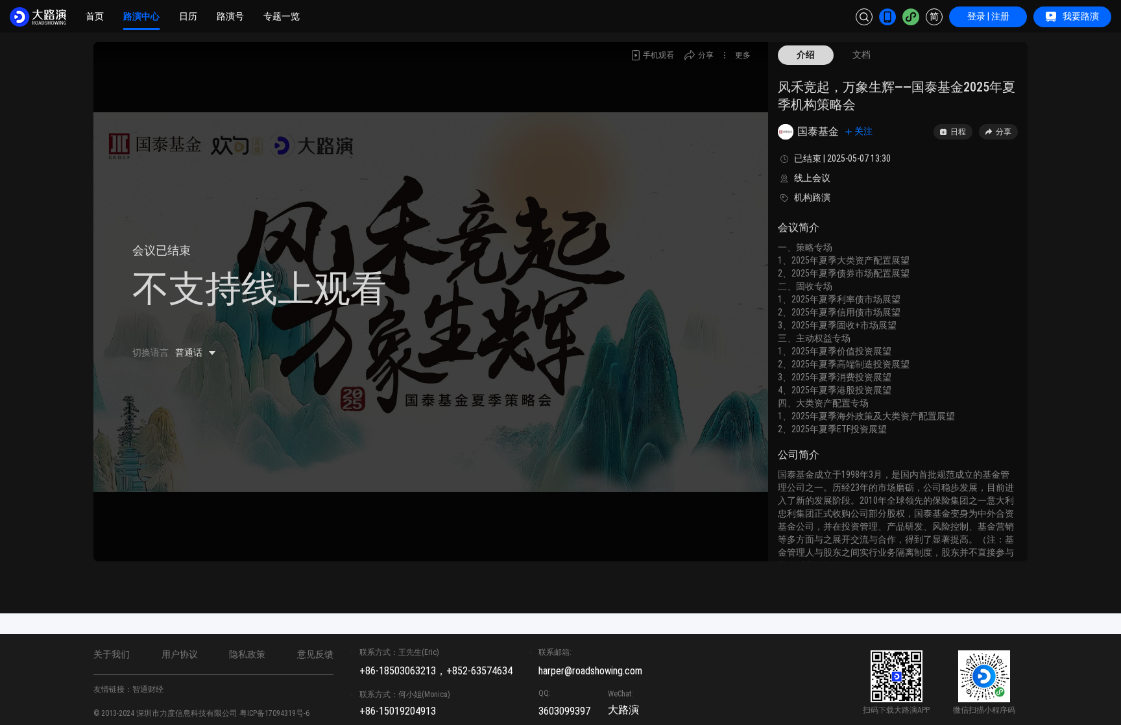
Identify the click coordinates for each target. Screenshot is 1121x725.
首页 (95, 16)
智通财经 (147, 689)
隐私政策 (247, 654)
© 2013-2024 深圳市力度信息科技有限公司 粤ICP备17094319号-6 (201, 713)
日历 (188, 16)
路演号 (230, 16)
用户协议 (180, 654)
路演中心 (141, 16)
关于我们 (111, 654)
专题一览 (281, 16)
